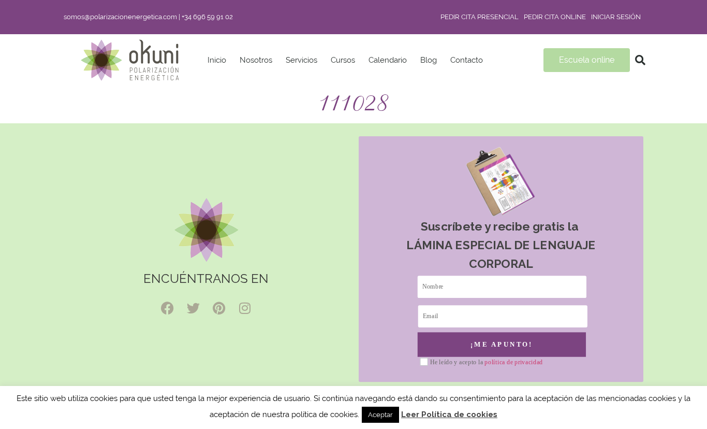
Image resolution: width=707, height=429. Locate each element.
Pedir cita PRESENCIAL (479, 17)
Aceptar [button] (380, 415)
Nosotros (256, 60)
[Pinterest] (219, 308)
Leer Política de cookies (449, 414)
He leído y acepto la (486, 362)
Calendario (388, 60)
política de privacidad (513, 362)
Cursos (343, 60)
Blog (428, 60)
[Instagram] (245, 308)
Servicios (301, 60)
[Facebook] (167, 308)
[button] (640, 60)
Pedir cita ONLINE (555, 17)
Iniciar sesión (616, 17)
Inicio (217, 60)
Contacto (466, 60)
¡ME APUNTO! (501, 344)
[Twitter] (193, 308)
